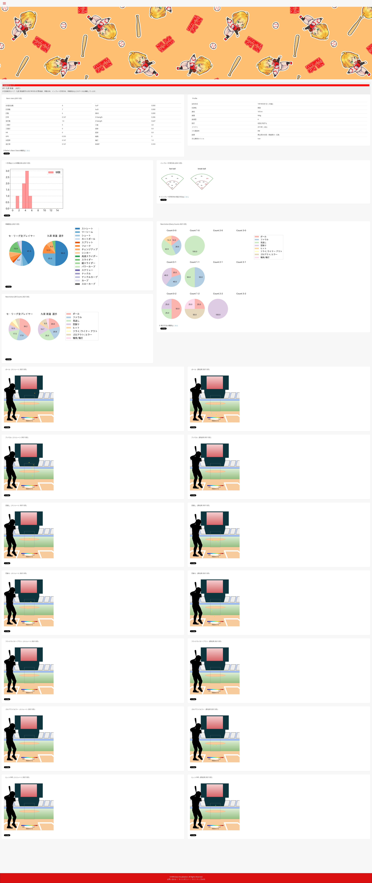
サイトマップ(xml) (198, 879)
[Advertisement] (59, 857)
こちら (27, 150)
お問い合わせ (171, 879)
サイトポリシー (184, 879)
